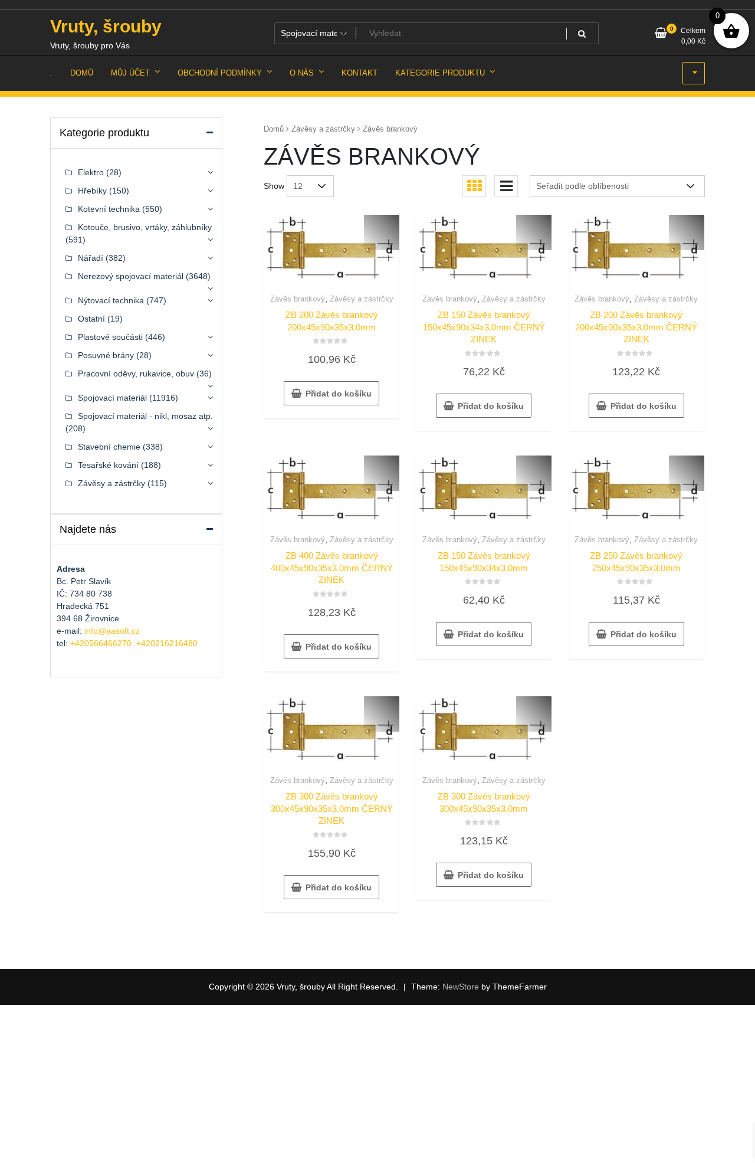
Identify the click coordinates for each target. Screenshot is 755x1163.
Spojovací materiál (112, 397)
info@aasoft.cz (112, 630)
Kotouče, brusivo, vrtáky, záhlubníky (145, 227)
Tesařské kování (108, 465)
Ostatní (91, 318)
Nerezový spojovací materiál (130, 276)
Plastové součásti (110, 337)
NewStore (460, 986)
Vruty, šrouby (106, 26)
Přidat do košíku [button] (339, 393)
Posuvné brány (106, 355)
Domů (274, 129)
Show (274, 186)
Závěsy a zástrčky (323, 129)
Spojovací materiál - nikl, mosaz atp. (145, 416)
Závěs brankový (297, 298)
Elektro (91, 172)
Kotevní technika (109, 209)
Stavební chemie (109, 446)
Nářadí (90, 258)
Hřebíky (92, 190)
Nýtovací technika (111, 300)
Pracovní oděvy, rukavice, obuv (136, 373)
